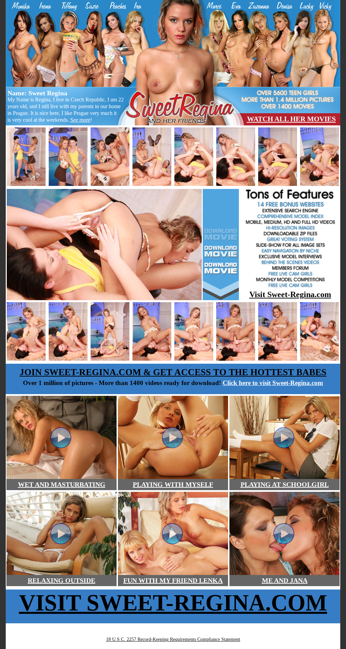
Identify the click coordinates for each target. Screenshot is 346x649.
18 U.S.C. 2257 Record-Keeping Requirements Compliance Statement (173, 639)
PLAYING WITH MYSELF (173, 484)
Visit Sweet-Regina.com (290, 294)
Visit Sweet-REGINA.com (173, 603)
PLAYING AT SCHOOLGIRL (285, 484)
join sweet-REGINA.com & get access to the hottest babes (173, 372)
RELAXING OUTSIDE (61, 580)
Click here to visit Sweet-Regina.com (273, 382)
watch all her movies (291, 119)
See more (80, 120)
